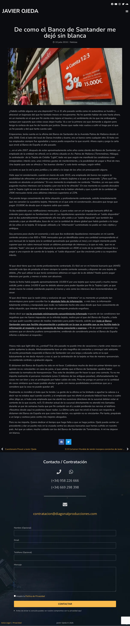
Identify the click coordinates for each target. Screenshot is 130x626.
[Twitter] (123, 4)
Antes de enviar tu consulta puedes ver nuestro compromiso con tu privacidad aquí (48, 611)
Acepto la (30, 596)
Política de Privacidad (35, 596)
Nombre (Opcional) (22, 528)
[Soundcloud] (127, 4)
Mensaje (18, 565)
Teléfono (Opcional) (23, 552)
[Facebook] (112, 4)
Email (16, 540)
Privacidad (17, 623)
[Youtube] (116, 4)
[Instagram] (119, 4)
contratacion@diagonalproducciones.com (65, 513)
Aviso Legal (6, 623)
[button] (127, 11)
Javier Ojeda (20, 11)
